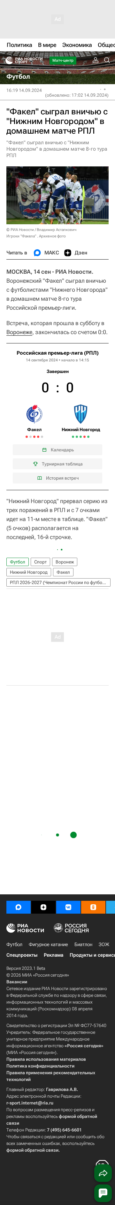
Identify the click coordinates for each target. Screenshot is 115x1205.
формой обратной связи (32, 1150)
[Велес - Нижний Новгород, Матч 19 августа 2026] (84, 437)
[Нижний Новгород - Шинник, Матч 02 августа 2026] (73, 437)
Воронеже (19, 332)
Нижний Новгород (29, 572)
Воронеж (65, 561)
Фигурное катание (48, 944)
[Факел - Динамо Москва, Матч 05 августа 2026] (27, 437)
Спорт (40, 561)
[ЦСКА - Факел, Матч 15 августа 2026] (34, 437)
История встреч (62, 478)
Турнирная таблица (62, 463)
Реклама (53, 955)
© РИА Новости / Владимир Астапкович (41, 229)
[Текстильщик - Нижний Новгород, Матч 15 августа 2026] (81, 437)
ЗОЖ (104, 944)
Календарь (62, 449)
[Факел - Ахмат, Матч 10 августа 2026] (30, 437)
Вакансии (16, 981)
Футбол (17, 561)
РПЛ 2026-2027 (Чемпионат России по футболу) (59, 582)
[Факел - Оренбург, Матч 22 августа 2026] (42, 437)
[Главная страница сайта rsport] (38, 60)
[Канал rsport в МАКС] (18, 907)
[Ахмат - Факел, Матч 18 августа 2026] (38, 437)
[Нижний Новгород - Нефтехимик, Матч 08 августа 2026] (77, 437)
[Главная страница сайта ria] (7, 60)
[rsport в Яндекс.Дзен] (43, 907)
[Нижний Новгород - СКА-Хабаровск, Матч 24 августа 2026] (88, 437)
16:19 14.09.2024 (24, 90)
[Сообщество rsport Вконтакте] (68, 907)
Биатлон (83, 944)
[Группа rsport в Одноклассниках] (93, 907)
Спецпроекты (21, 955)
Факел (63, 572)
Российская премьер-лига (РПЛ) (58, 353)
